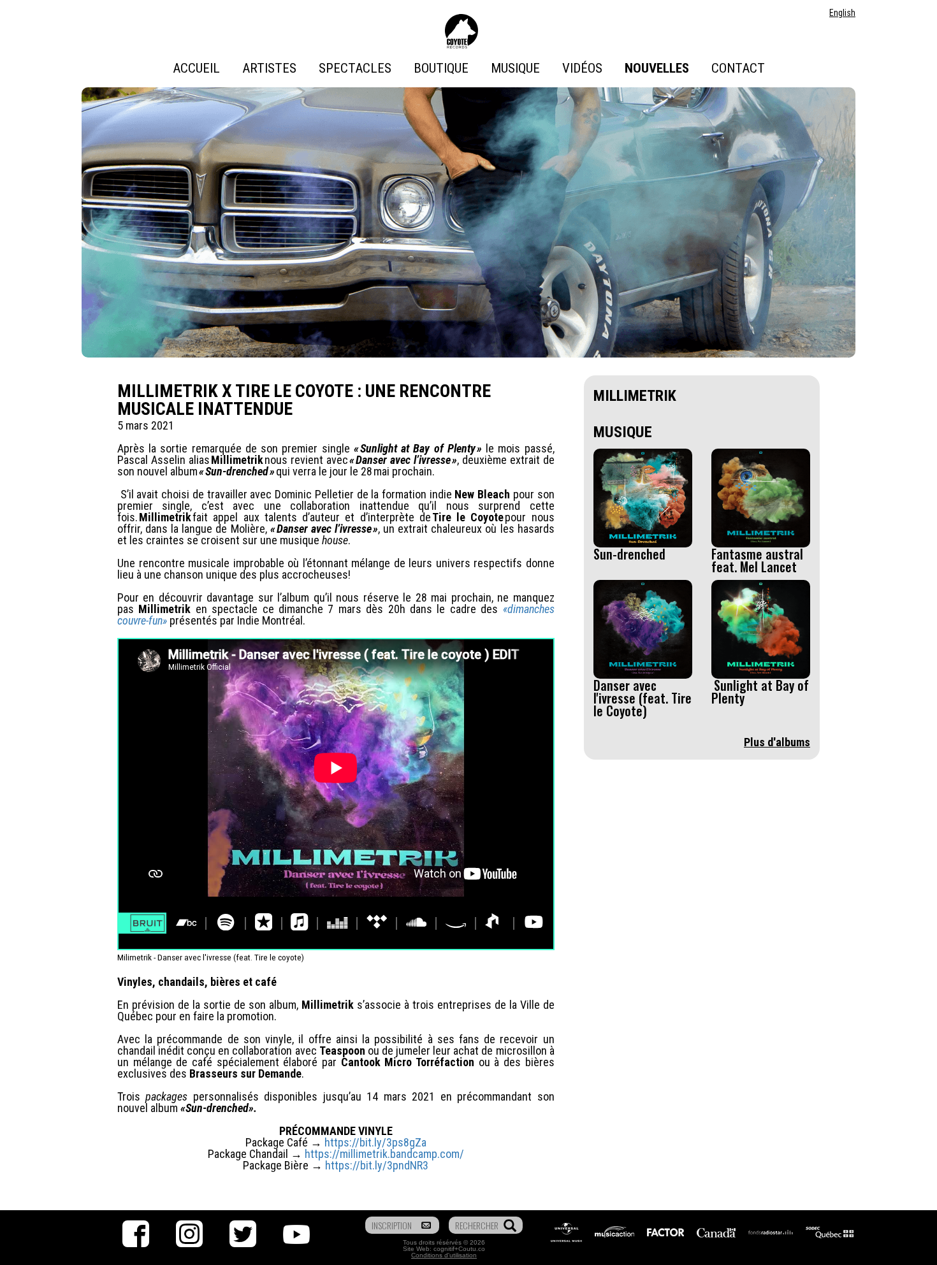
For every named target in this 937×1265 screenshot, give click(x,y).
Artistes (269, 68)
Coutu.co (471, 1248)
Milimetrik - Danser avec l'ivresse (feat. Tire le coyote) (210, 957)
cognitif (443, 1248)
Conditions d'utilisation (444, 1255)
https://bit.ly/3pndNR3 (376, 1165)
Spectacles (355, 68)
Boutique (441, 68)
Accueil (196, 68)
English (842, 13)
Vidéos (582, 68)
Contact (738, 68)
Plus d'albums (777, 742)
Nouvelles (657, 68)
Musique (515, 68)
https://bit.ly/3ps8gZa (375, 1142)
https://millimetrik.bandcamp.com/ (384, 1153)
